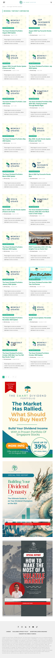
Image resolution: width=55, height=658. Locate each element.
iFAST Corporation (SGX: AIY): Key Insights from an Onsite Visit (40, 248)
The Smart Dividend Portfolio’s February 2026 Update (12, 248)
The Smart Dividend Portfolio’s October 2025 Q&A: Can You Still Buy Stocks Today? (13, 355)
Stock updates (6, 63)
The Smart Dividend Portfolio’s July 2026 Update (40, 67)
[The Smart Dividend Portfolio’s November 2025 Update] (14, 309)
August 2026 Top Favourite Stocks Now (40, 32)
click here (6, 43)
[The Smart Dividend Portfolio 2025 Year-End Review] (41, 273)
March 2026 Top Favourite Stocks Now (40, 175)
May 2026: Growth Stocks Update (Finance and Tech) (40, 140)
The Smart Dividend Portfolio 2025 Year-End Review (40, 283)
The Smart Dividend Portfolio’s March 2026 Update (12, 175)
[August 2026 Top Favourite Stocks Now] (41, 22)
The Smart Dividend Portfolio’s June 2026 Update (14, 102)
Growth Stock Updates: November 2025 (40, 319)
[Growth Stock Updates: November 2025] (41, 309)
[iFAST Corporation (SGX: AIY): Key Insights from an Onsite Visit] (41, 238)
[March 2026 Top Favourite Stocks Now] (41, 165)
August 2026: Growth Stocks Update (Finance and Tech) (14, 67)
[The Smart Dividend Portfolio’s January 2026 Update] (14, 273)
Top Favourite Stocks (34, 171)
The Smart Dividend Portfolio (10, 350)
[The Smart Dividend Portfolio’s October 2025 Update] (41, 344)
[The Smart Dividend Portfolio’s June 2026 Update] (14, 93)
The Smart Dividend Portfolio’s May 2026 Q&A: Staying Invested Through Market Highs (40, 103)
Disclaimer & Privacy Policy (20, 631)
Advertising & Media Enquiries (38, 631)
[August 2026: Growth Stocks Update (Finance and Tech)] (14, 57)
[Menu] (4, 2)
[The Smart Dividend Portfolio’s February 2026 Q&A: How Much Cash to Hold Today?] (41, 201)
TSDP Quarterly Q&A (33, 98)
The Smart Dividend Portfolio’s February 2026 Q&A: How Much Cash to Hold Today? (39, 211)
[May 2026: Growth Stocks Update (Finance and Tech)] (41, 130)
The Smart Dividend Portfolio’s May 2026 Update (14, 140)
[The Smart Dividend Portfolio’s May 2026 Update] (14, 130)
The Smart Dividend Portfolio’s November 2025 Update (12, 319)
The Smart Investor (34, 35)
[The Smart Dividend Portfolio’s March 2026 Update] (14, 165)
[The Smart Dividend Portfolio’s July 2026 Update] (41, 57)
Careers (8, 631)
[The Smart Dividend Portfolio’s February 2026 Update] (14, 238)
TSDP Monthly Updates (34, 63)
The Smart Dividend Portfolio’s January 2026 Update (12, 283)
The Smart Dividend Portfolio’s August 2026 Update (12, 32)
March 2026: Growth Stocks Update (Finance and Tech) (14, 211)
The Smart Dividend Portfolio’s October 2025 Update (39, 354)
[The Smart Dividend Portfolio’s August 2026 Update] (14, 22)
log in (9, 39)
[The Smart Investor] (27, 2)
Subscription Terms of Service (27, 633)
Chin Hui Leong (7, 35)
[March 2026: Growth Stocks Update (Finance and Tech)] (14, 201)
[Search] (51, 2)
